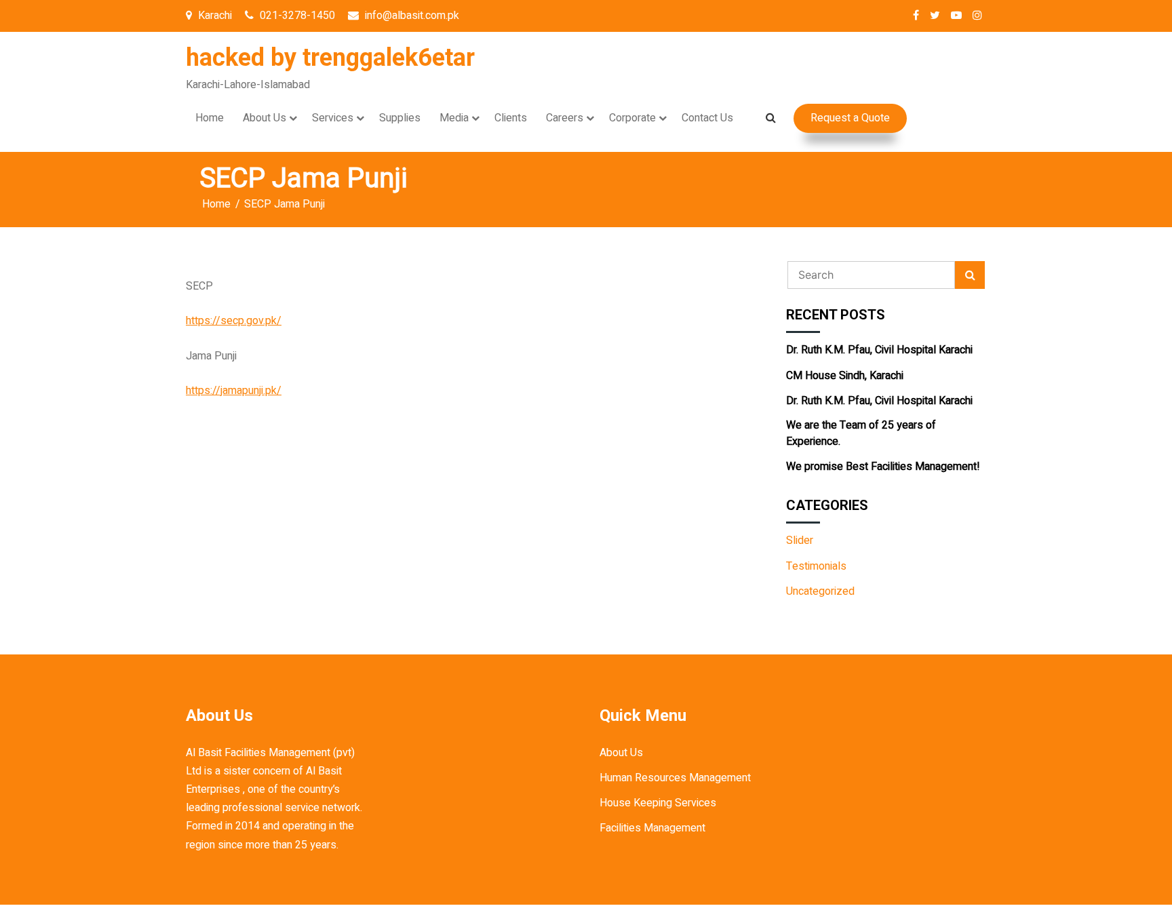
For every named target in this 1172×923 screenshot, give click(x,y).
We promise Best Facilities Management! (883, 466)
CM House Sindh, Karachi (844, 376)
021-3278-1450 (296, 15)
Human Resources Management (675, 778)
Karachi (213, 15)
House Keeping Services (658, 803)
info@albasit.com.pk (410, 15)
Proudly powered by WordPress (505, 913)
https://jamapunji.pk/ (233, 390)
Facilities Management (652, 828)
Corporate (632, 118)
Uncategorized (820, 591)
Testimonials (816, 566)
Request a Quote (850, 118)
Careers (564, 118)
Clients (510, 118)
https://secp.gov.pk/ (233, 321)
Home (209, 118)
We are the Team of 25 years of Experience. (861, 433)
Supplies (400, 118)
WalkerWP (719, 913)
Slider (799, 540)
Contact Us (707, 118)
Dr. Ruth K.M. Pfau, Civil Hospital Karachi (879, 350)
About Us (264, 118)
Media (454, 118)
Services (332, 118)
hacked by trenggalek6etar (330, 57)
